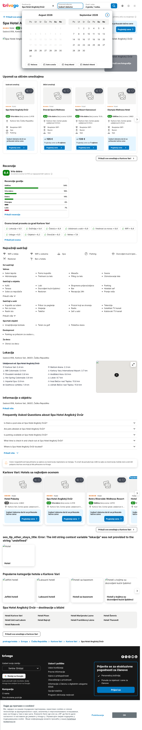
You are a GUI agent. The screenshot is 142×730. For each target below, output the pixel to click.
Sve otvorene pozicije (12, 697)
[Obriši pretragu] (53, 5)
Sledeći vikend (87, 65)
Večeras (32, 65)
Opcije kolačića (55, 691)
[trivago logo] (11, 6)
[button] (38, 6)
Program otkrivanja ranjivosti (61, 695)
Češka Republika (39, 641)
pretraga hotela (10, 641)
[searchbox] (38, 6)
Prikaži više (8, 296)
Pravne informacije (56, 672)
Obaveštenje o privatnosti (59, 680)
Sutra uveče (49, 65)
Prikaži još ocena (13, 240)
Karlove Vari (56, 641)
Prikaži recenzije (12, 214)
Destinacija (26, 4)
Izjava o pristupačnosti (58, 676)
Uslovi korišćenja (55, 667)
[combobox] (38, 5)
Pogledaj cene (124, 29)
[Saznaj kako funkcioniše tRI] (51, 174)
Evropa (24, 641)
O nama (5, 693)
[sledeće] (105, 15)
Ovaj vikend (68, 65)
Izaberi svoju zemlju (11, 663)
